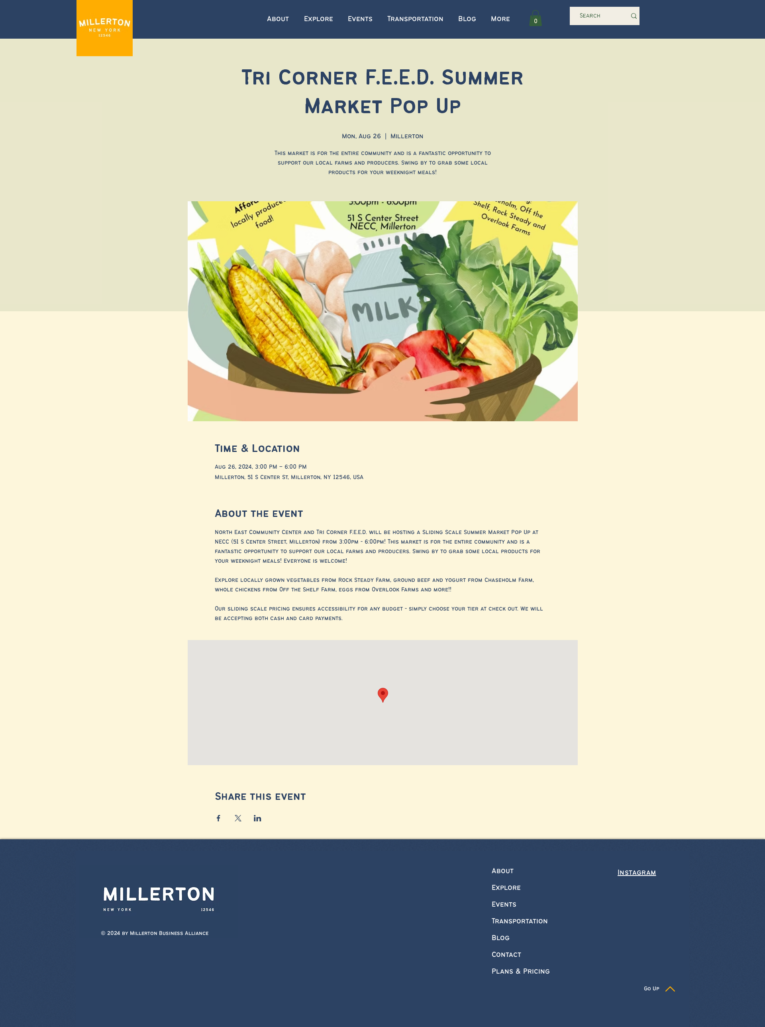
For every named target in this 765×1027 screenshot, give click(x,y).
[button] (535, 18)
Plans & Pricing (521, 971)
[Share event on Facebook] (218, 818)
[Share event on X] (238, 818)
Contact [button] (506, 954)
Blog (501, 938)
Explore (506, 888)
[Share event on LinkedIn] (257, 818)
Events (504, 904)
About (503, 871)
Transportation (520, 921)
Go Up (651, 989)
